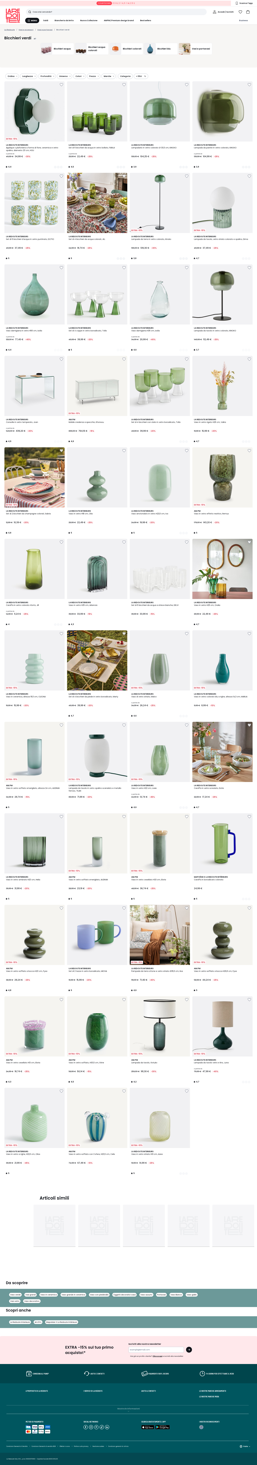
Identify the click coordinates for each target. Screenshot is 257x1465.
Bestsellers (145, 20)
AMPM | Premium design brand (119, 20)
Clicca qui (157, 1356)
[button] (248, 12)
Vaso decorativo (31, 1301)
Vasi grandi (30, 1294)
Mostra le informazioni (128, 1408)
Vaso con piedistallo (99, 1294)
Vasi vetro (14, 1301)
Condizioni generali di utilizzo (118, 1446)
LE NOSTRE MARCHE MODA (209, 1396)
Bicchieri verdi (62, 29)
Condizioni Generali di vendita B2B (44, 1446)
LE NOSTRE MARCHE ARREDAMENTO (212, 1391)
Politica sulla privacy (81, 1446)
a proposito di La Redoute (37, 1391)
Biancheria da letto (64, 20)
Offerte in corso (65, 1446)
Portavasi (161, 1294)
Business (243, 20)
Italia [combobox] (245, 1446)
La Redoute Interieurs (20, 1322)
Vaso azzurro (146, 1294)
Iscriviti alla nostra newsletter (144, 1344)
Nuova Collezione (88, 20)
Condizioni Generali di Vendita (17, 1446)
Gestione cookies (98, 1446)
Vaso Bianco (176, 1294)
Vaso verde (15, 1294)
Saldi (45, 20)
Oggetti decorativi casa (124, 1294)
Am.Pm (38, 1322)
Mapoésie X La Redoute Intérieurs (61, 1322)
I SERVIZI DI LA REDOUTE (93, 1391)
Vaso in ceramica (48, 1294)
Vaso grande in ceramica (73, 1294)
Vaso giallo (192, 1294)
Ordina (11, 76)
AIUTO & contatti (148, 1391)
